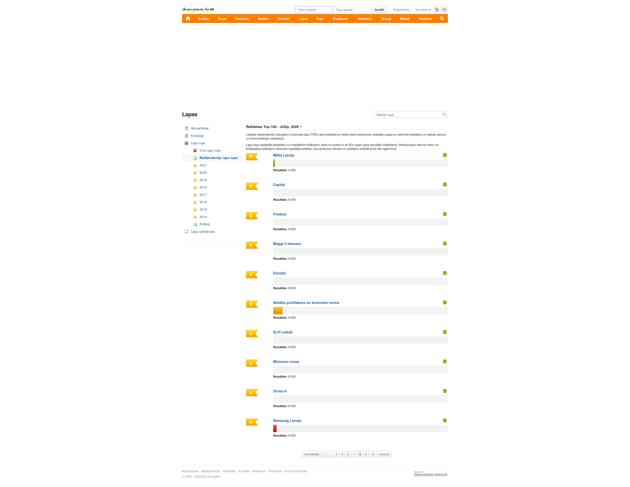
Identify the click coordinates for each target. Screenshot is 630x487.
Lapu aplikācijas (203, 231)
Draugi (386, 18)
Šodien (203, 18)
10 (373, 454)
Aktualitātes (200, 128)
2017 (203, 194)
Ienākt (379, 9)
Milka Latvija (283, 155)
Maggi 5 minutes (287, 243)
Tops (320, 18)
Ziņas (222, 18)
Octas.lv (280, 390)
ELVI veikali (282, 331)
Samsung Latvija (287, 420)
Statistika (365, 18)
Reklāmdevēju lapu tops (219, 157)
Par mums (292, 471)
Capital (279, 184)
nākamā (384, 454)
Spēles (263, 18)
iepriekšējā (311, 454)
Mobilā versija (210, 471)
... (330, 454)
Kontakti (243, 471)
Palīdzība (229, 471)
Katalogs (197, 135)
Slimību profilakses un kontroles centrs (306, 302)
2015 (203, 209)
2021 (203, 165)
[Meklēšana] (442, 18)
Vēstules (425, 18)
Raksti (405, 18)
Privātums (275, 471)
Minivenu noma (286, 361)
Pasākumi (340, 18)
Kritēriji (205, 224)
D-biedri (284, 18)
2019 (203, 179)
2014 (203, 216)
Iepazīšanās (190, 471)
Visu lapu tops (210, 150)
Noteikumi (259, 471)
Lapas (303, 18)
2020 (203, 172)
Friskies (279, 214)
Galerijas (242, 18)
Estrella (279, 273)
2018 (203, 187)
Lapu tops (198, 143)
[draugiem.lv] (187, 18)
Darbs (303, 471)
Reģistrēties (401, 9)
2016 (203, 202)
